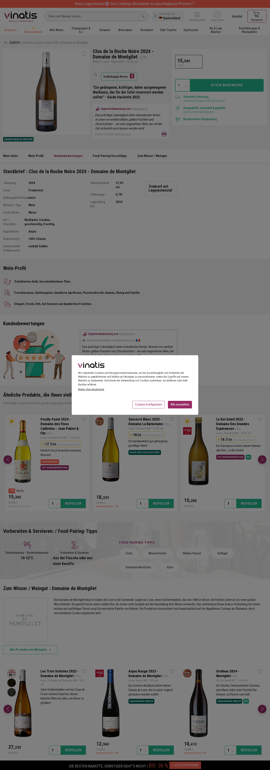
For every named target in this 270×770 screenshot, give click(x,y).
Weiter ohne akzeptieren (91, 389)
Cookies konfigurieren (148, 404)
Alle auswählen (180, 404)
